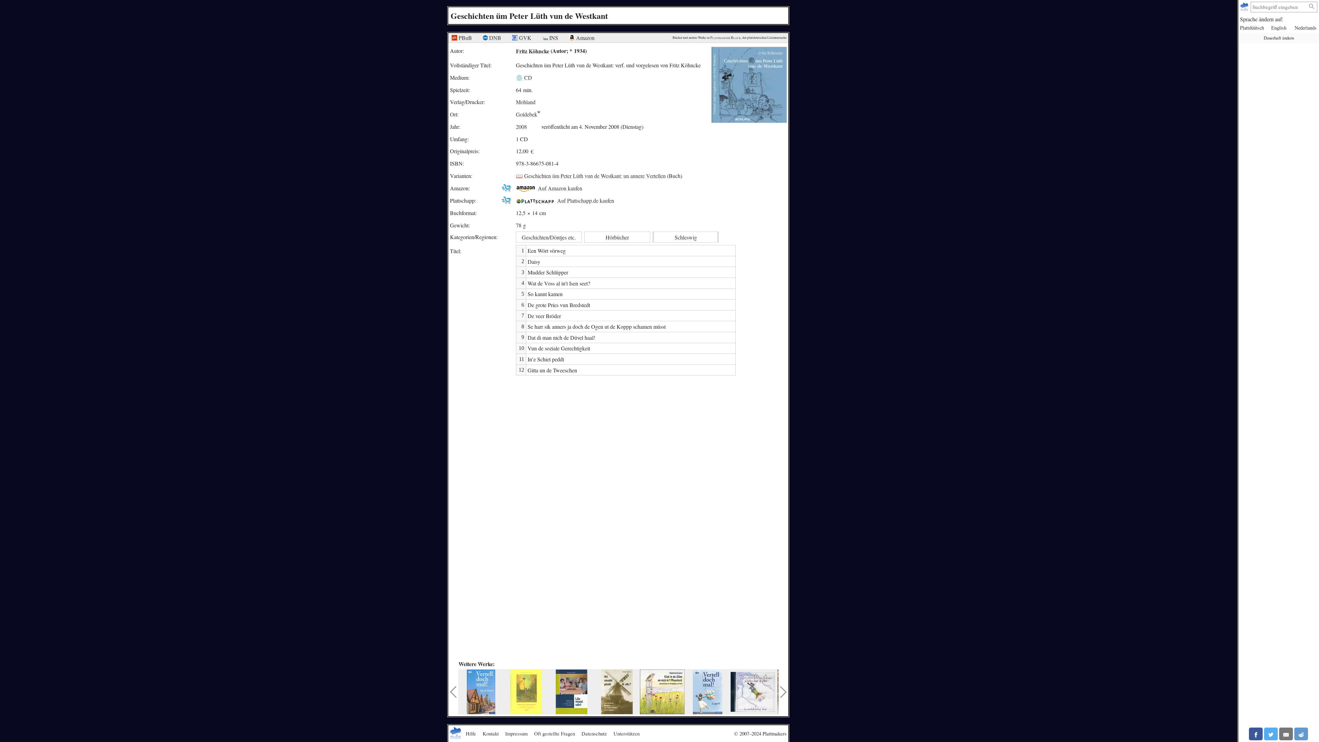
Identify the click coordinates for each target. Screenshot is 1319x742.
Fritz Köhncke (532, 51)
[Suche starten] (1311, 7)
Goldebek (526, 114)
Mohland (526, 101)
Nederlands (1306, 27)
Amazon (585, 37)
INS (553, 37)
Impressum (516, 733)
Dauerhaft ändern (1279, 38)
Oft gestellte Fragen (554, 733)
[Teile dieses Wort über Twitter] (1271, 734)
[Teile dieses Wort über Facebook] (1256, 734)
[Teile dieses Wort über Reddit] (1301, 734)
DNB (494, 37)
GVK (524, 37)
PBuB (464, 37)
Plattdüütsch (1252, 27)
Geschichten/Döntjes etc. (549, 237)
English (1278, 27)
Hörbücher (617, 237)
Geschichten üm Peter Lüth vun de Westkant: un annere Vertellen (595, 175)
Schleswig (686, 237)
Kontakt (491, 733)
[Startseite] (1245, 7)
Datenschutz (594, 733)
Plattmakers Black (725, 37)
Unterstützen (626, 733)
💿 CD (524, 77)
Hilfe (471, 733)
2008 (521, 126)
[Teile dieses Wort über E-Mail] (1286, 734)
